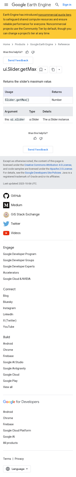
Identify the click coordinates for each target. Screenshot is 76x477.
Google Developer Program (19, 254)
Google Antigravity (14, 368)
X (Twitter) (9, 320)
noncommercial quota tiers (54, 14)
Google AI (9, 436)
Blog (6, 295)
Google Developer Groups (18, 260)
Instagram (9, 308)
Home (6, 44)
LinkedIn (8, 314)
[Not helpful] (33, 52)
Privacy (19, 458)
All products (10, 442)
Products (20, 44)
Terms (7, 458)
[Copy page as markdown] (53, 69)
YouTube (8, 326)
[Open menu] (6, 4)
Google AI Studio (13, 362)
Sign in (67, 4)
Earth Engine (39, 4)
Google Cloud (11, 374)
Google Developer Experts (19, 266)
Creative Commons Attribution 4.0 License (47, 164)
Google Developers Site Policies (43, 172)
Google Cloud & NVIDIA (17, 278)
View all (7, 387)
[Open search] (57, 4)
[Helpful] (27, 52)
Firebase (8, 356)
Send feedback (18, 60)
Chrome (8, 349)
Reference (64, 44)
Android (8, 343)
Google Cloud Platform (17, 430)
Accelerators (11, 272)
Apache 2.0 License (61, 168)
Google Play (10, 380)
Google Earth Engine (41, 44)
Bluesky (8, 301)
